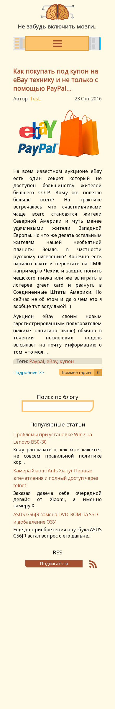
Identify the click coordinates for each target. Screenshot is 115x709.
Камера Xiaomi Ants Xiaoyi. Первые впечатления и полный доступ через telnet (55, 478)
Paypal (36, 361)
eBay (52, 361)
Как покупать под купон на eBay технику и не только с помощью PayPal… (55, 79)
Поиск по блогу (57, 396)
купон (67, 361)
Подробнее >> (28, 372)
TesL (35, 98)
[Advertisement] (57, 635)
